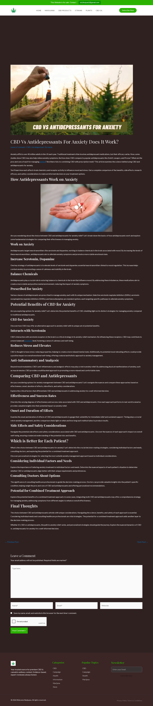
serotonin (28, 341)
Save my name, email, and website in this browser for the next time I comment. (45, 613)
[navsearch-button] (139, 9)
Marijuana (50, 10)
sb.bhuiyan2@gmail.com (89, 2)
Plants (89, 10)
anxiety (43, 161)
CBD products (64, 10)
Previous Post (12, 542)
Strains (78, 10)
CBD (29, 147)
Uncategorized (37, 147)
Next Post (142, 542)
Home (38, 10)
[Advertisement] (76, 33)
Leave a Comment (18, 147)
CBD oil (99, 10)
